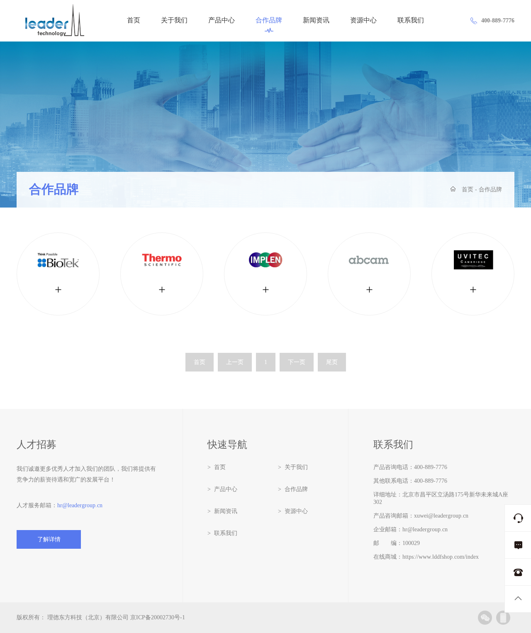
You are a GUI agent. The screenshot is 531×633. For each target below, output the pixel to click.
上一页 (235, 362)
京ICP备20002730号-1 (157, 617)
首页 (133, 20)
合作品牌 (269, 20)
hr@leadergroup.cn (79, 505)
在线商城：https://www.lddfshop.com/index (426, 557)
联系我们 (410, 20)
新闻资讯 (316, 20)
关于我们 (174, 20)
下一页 (296, 362)
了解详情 (49, 539)
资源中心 (363, 20)
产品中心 (221, 20)
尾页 (332, 362)
